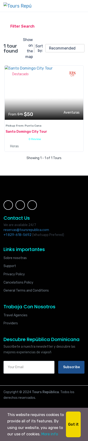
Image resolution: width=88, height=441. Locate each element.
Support (10, 266)
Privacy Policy (14, 274)
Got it (73, 424)
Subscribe (71, 367)
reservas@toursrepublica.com (26, 230)
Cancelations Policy (18, 282)
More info (49, 434)
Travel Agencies (15, 315)
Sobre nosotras (15, 258)
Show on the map (28, 48)
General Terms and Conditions (26, 291)
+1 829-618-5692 (17, 235)
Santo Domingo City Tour (26, 132)
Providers (11, 323)
